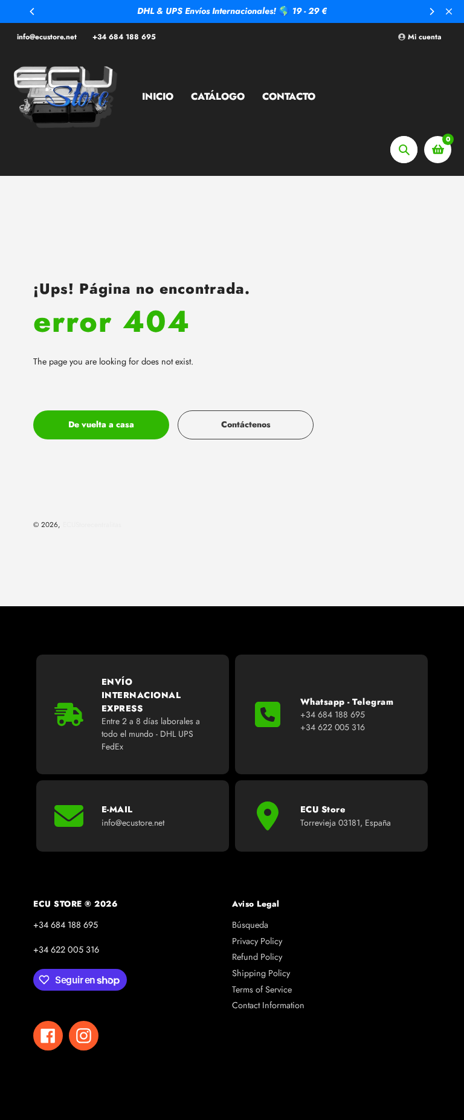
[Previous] (33, 11)
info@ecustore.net (47, 36)
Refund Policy (257, 957)
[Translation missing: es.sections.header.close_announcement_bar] (449, 11)
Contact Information (268, 1005)
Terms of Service (262, 989)
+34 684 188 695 (124, 36)
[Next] (431, 11)
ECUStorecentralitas (92, 524)
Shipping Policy (261, 973)
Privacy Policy (257, 941)
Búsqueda (250, 925)
